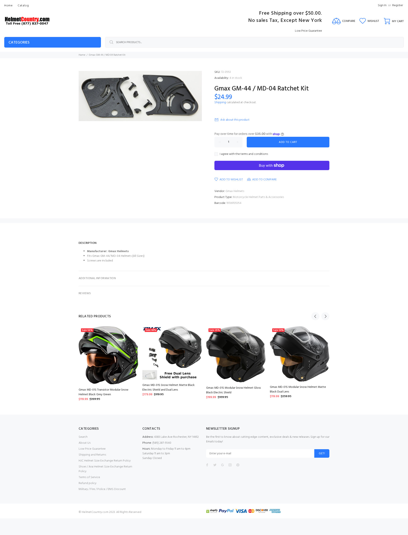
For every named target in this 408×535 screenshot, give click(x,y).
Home (82, 55)
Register (397, 5)
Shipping (220, 102)
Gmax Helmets (234, 191)
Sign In (382, 5)
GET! (322, 453)
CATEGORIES (19, 43)
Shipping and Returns (92, 454)
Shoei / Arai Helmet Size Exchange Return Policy (105, 469)
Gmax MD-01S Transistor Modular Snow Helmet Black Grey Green (103, 392)
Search (83, 437)
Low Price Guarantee (92, 448)
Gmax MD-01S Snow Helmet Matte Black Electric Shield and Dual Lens (168, 387)
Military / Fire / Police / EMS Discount (102, 489)
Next (325, 316)
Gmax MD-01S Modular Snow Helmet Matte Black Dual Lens (298, 389)
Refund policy (87, 483)
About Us (85, 442)
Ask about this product (234, 119)
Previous (315, 316)
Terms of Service (89, 477)
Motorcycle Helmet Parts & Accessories (258, 197)
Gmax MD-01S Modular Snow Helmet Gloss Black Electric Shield (233, 390)
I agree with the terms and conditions (244, 154)
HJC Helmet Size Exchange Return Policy (105, 460)
